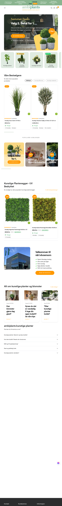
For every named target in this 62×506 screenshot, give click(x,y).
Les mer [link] (8, 319)
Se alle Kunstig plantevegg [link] (51, 189)
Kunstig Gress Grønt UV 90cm (12, 120)
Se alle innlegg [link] (54, 286)
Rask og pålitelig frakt (10, 348)
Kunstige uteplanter (52, 80)
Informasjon (41, 504)
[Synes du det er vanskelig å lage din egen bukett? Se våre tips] (31, 295)
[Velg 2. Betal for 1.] (14, 154)
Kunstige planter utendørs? (11, 353)
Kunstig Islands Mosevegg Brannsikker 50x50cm (44, 227)
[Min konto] (54, 8)
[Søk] (51, 8)
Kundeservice (22, 504)
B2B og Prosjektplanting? (11, 344)
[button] (18, 36)
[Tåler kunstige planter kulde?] (50, 295)
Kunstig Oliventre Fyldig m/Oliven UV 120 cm (44, 120)
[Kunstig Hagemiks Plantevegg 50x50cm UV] (17, 210)
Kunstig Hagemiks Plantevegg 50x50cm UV (16, 229)
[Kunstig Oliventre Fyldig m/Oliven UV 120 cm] (44, 101)
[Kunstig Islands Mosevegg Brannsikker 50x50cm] (44, 210)
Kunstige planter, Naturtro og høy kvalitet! (15, 335)
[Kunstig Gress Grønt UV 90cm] (17, 101)
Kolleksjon (28, 80)
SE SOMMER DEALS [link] (13, 162)
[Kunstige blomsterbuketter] (35, 154)
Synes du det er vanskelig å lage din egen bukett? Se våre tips (30, 311)
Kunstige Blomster (38, 80)
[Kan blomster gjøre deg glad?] (12, 295)
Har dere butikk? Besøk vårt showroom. (15, 339)
